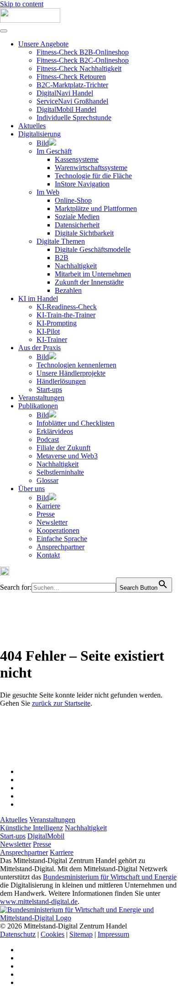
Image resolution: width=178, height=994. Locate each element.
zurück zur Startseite (61, 703)
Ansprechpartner (60, 547)
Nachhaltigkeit (76, 266)
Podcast (48, 439)
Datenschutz (18, 934)
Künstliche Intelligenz (31, 828)
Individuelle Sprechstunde (74, 117)
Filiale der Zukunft (63, 448)
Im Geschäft (54, 151)
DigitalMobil (45, 836)
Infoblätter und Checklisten (76, 423)
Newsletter (52, 522)
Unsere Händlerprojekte (71, 373)
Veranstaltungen (41, 398)
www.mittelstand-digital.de (39, 901)
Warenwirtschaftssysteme (91, 167)
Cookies (52, 934)
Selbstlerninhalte (60, 472)
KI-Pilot (48, 331)
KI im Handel (38, 298)
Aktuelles (32, 126)
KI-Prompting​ (57, 323)
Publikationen (38, 406)
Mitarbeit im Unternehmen (93, 274)
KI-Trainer (52, 339)
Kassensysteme (77, 159)
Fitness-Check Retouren (71, 76)
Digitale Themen (61, 241)
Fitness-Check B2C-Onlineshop (83, 60)
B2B (61, 257)
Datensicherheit (77, 225)
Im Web (48, 192)
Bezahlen (68, 290)
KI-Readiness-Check (67, 307)
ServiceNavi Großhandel (72, 101)
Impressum (113, 934)
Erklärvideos (55, 431)
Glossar (47, 480)
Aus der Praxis (39, 347)
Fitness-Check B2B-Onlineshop (83, 52)
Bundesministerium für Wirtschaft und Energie (110, 877)
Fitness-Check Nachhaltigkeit (79, 68)
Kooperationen (58, 530)
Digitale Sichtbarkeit (84, 233)
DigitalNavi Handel (65, 93)
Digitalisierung (39, 134)
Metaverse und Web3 (67, 456)
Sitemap (81, 934)
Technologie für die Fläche (93, 176)
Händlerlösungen (61, 381)
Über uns (31, 488)
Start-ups (49, 389)
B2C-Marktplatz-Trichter (72, 85)
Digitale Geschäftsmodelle (93, 249)
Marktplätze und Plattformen (96, 208)
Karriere (48, 506)
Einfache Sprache (62, 538)
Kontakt (48, 555)
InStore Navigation (82, 184)
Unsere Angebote (43, 44)
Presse (46, 514)
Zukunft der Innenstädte (89, 282)
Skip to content (21, 4)
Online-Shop (73, 200)
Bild (43, 143)
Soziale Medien (77, 217)
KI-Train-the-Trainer (66, 315)
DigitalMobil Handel (66, 109)
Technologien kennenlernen (76, 365)
